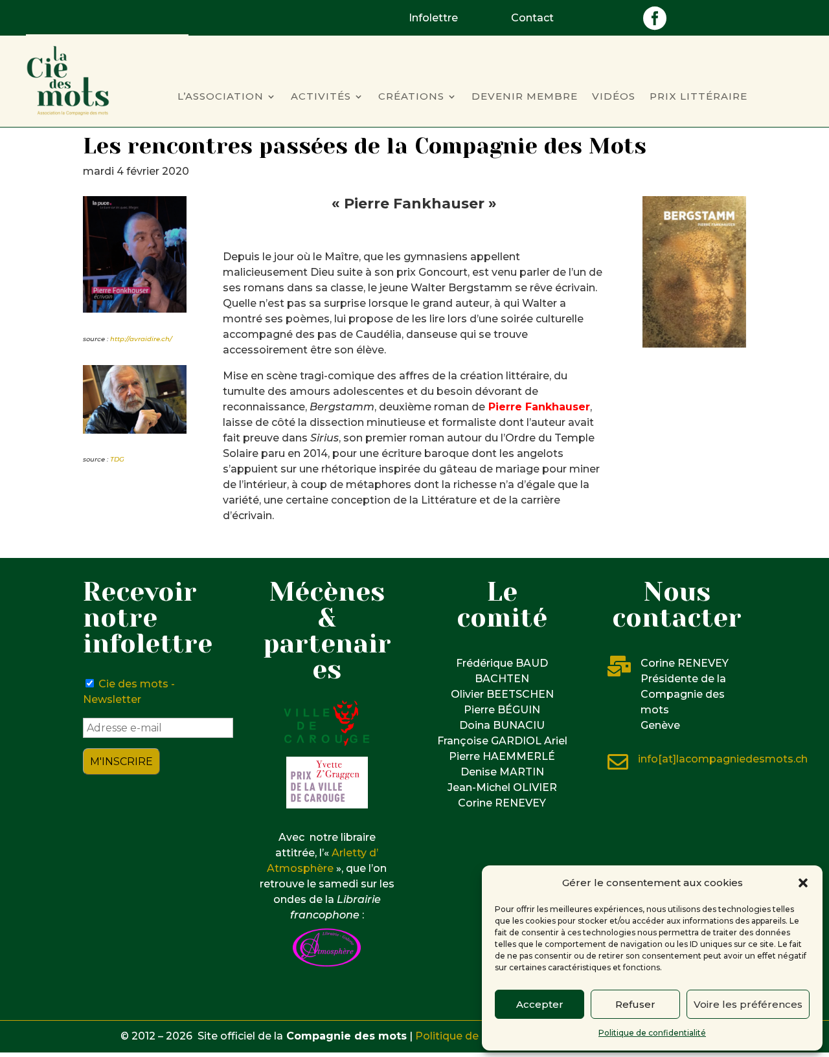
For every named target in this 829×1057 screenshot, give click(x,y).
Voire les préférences (748, 1004)
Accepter (539, 1004)
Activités (321, 97)
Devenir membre (524, 97)
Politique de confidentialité (652, 1033)
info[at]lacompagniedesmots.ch (723, 759)
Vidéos (613, 97)
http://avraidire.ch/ (141, 339)
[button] (803, 882)
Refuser (635, 1004)
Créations (411, 97)
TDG (117, 459)
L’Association (220, 97)
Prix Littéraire (698, 97)
